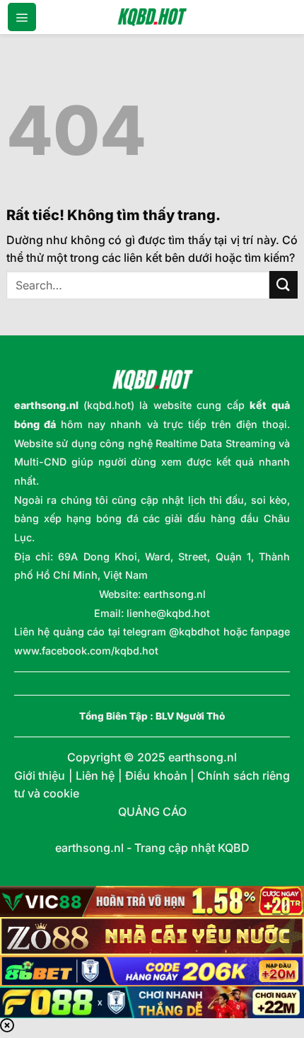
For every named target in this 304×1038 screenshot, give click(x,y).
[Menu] (22, 17)
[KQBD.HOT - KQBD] (152, 17)
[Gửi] (283, 285)
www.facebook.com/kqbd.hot (86, 651)
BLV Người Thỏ (190, 716)
